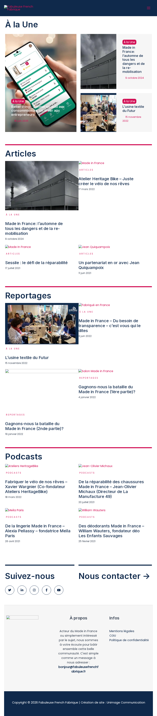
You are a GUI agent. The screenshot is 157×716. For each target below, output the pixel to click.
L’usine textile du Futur (133, 109)
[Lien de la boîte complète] (41, 203)
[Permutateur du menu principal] (148, 8)
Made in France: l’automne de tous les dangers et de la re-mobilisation (133, 59)
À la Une (18, 101)
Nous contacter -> (114, 576)
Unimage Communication (126, 702)
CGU (112, 636)
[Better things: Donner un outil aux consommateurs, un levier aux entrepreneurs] (40, 83)
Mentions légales (121, 631)
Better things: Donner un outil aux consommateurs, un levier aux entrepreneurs (38, 111)
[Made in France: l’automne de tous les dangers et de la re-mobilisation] (98, 61)
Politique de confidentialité (129, 640)
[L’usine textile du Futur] (98, 112)
